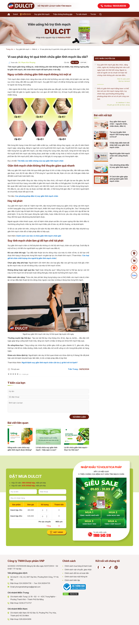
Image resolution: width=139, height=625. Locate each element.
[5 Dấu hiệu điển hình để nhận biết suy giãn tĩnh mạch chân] (101, 146)
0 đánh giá (23, 374)
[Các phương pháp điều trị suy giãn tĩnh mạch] (101, 168)
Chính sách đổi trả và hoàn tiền (77, 573)
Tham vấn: (23, 62)
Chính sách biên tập (72, 580)
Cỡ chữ (66, 62)
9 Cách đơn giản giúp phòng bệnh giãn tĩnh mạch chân (119, 178)
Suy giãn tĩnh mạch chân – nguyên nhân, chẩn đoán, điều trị (119, 123)
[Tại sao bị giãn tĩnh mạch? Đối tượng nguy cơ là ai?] (101, 135)
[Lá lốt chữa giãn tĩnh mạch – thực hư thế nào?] (76, 436)
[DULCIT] (46, 6)
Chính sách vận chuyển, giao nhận (78, 569)
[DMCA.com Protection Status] (70, 595)
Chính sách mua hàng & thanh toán (78, 566)
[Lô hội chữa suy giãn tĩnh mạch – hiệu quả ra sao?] (48, 436)
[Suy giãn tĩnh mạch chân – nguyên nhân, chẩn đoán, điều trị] (101, 124)
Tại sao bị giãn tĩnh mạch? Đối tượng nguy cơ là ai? (119, 134)
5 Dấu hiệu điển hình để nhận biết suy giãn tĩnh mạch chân (119, 145)
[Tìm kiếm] (100, 14)
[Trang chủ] (9, 14)
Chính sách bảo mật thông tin (76, 577)
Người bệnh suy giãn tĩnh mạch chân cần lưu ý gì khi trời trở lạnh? (50, 362)
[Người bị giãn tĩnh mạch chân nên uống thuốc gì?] (101, 157)
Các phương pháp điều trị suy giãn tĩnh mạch (119, 166)
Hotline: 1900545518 (115, 6)
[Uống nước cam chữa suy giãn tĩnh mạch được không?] (20, 436)
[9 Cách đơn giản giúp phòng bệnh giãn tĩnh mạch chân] (101, 179)
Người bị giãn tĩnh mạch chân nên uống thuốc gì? (120, 155)
